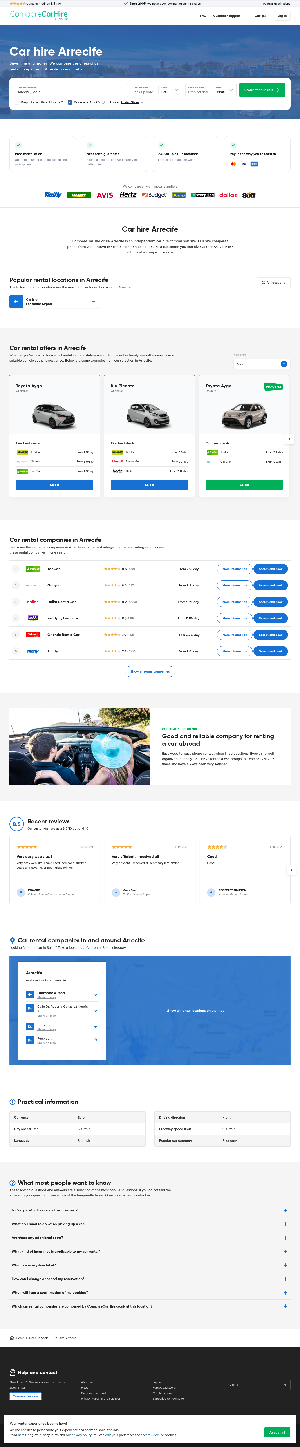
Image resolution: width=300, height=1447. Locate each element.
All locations (276, 282)
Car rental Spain (98, 947)
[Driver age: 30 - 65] (70, 102)
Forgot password (164, 1387)
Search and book (270, 569)
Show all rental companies (150, 671)
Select (54, 484)
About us (87, 1382)
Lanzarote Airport (39, 302)
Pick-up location (27, 88)
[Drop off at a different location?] (17, 102)
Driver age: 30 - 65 (87, 102)
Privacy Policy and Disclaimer (100, 1398)
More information (234, 569)
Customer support (226, 15)
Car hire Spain (39, 1338)
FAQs (84, 1387)
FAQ (203, 15)
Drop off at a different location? (41, 102)
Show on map (46, 997)
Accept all (277, 1432)
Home (20, 1338)
